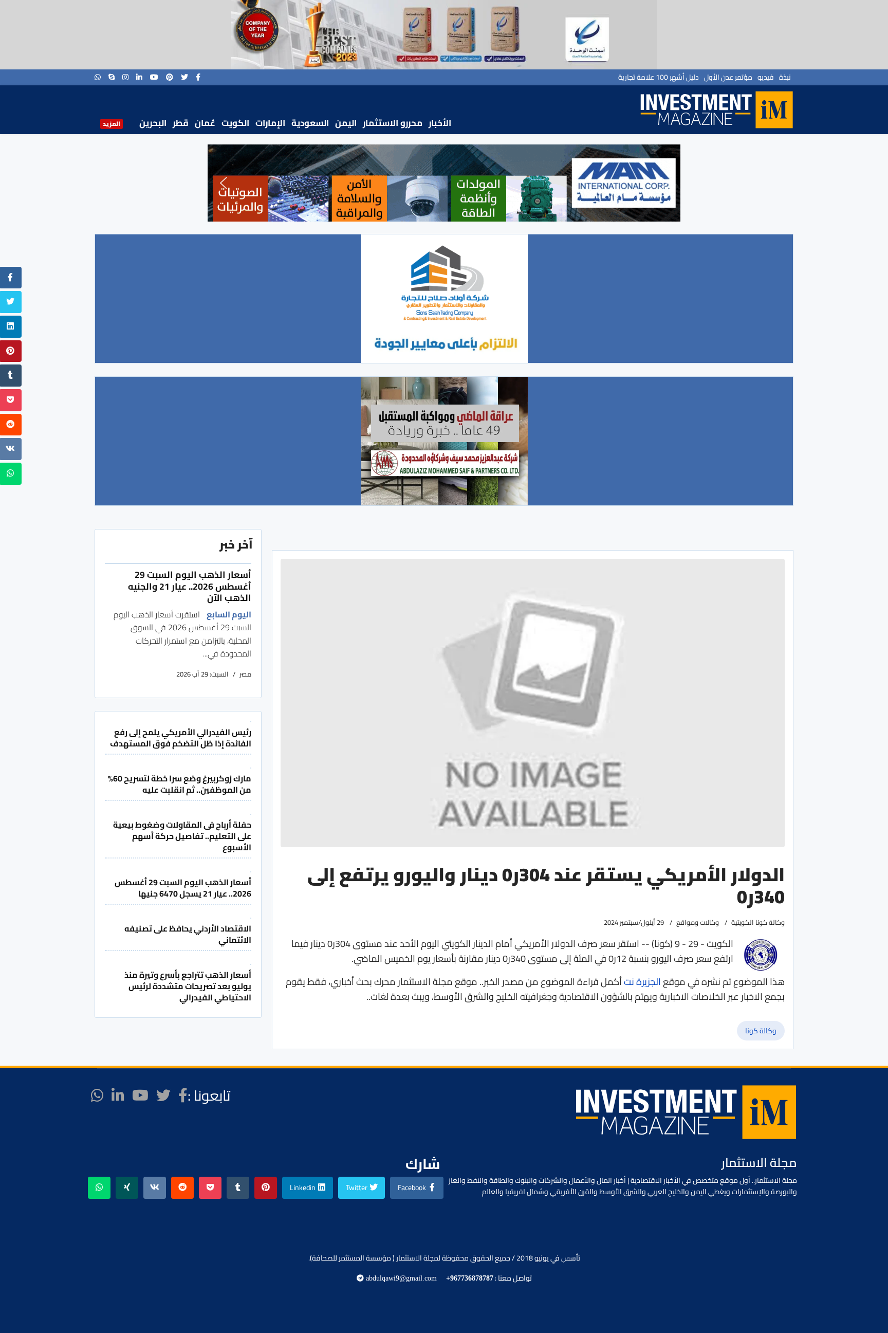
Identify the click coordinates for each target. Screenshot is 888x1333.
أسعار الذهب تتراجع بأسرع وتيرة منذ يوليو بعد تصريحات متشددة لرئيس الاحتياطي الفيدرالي (187, 986)
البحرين (152, 123)
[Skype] (111, 77)
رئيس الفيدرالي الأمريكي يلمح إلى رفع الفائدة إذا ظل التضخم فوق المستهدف (180, 737)
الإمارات (270, 123)
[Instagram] (125, 77)
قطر (181, 123)
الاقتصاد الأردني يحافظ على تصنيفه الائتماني (187, 934)
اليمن (346, 123)
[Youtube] (154, 77)
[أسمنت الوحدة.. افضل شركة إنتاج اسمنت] (444, 34)
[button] (223, 183)
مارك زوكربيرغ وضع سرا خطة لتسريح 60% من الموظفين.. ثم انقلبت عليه (179, 784)
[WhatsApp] (98, 77)
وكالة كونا (760, 1030)
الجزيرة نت (641, 981)
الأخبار (440, 123)
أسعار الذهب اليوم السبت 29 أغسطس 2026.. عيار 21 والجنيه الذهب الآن (189, 586)
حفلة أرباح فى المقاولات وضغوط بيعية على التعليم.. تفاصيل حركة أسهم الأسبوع (182, 836)
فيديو (765, 77)
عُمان (205, 123)
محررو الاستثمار (392, 123)
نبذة (785, 77)
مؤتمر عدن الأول (728, 77)
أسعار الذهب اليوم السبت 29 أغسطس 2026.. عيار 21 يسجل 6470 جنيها (183, 887)
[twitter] (184, 77)
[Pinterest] (169, 77)
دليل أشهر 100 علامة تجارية (658, 77)
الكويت (235, 123)
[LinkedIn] (139, 77)
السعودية (310, 123)
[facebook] (198, 77)
